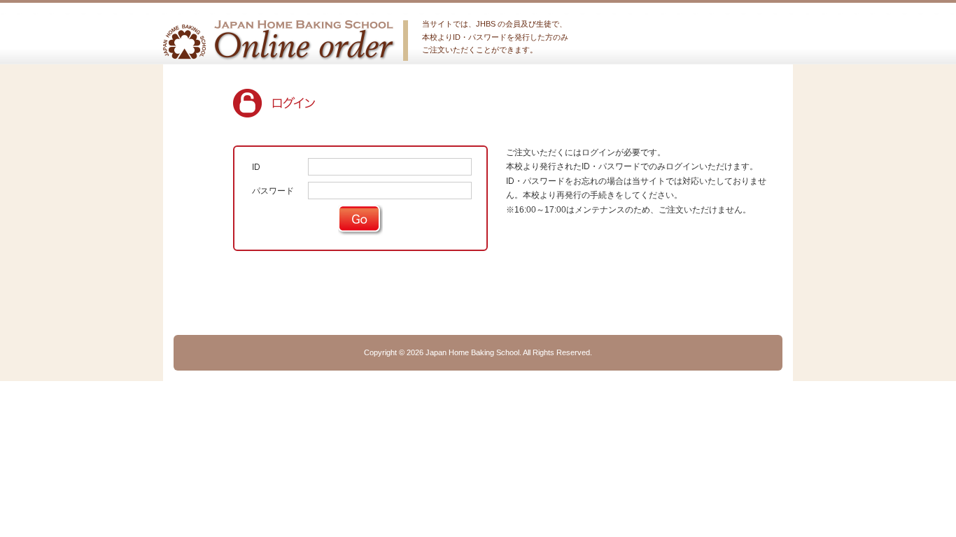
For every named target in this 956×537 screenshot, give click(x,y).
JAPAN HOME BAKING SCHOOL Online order (279, 40)
